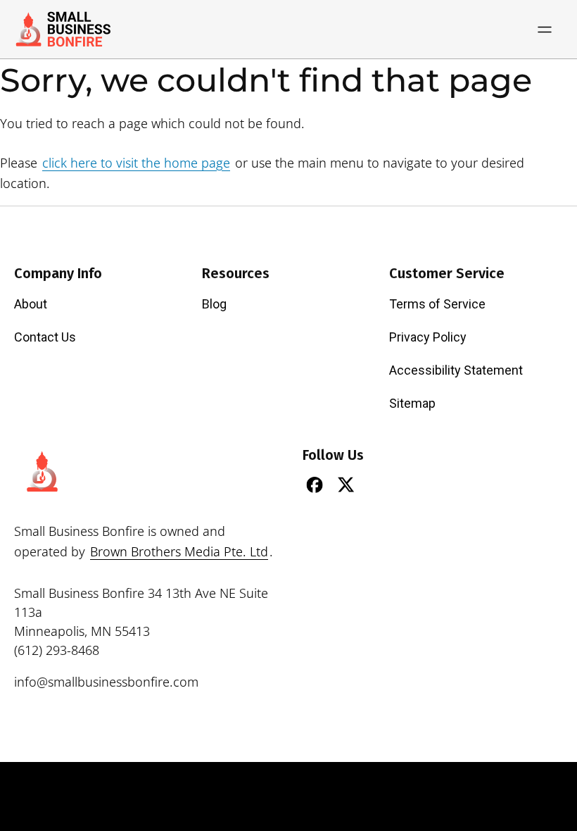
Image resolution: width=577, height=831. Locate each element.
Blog (214, 303)
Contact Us (45, 337)
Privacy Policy (428, 337)
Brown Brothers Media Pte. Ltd (179, 551)
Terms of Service (437, 303)
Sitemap (412, 403)
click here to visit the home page (136, 162)
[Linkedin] (378, 484)
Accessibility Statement (456, 370)
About (30, 303)
